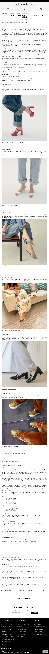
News (6, 13)
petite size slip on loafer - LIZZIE (9, 389)
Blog (35, 636)
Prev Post (21, 590)
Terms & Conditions (21, 631)
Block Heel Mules (6, 149)
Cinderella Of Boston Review (40, 626)
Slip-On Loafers (6, 334)
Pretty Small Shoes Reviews (39, 631)
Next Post (30, 590)
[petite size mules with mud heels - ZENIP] (24, 181)
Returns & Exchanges (21, 629)
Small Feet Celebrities (38, 629)
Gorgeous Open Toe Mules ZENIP (9, 205)
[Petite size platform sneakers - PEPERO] (24, 422)
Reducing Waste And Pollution (40, 634)
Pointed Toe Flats (6, 212)
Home (3, 13)
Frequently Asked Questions (23, 624)
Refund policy (20, 636)
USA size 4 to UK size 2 (7, 41)
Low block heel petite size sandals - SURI (11, 330)
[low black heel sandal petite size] (24, 306)
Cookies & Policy (45, 653)
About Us (19, 622)
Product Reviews (37, 627)
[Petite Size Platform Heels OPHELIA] (24, 118)
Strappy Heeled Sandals (8, 537)
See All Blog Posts (6, 590)
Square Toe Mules (6, 529)
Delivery (19, 627)
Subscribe (35, 612)
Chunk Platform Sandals (8, 521)
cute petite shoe (26, 32)
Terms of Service (21, 634)
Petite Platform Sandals (8, 84)
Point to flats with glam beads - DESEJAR (11, 265)
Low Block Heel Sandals (8, 277)
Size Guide (19, 626)
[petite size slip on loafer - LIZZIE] (24, 364)
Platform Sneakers (7, 393)
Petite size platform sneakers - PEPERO (10, 446)
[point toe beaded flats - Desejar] (24, 242)
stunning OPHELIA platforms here (16, 142)
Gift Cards (19, 632)
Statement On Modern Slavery (40, 632)
